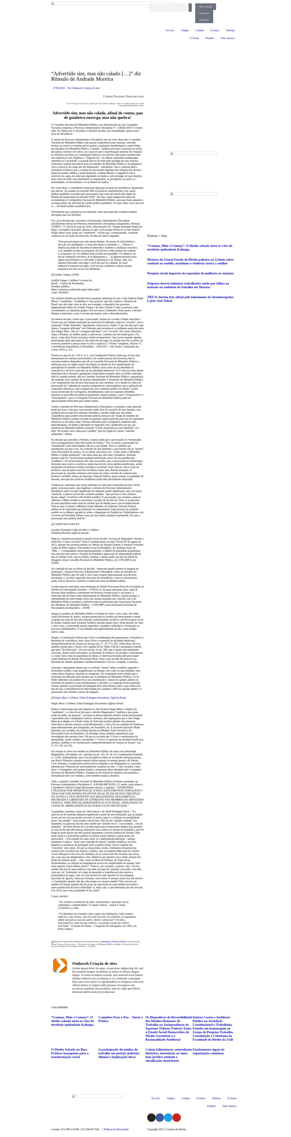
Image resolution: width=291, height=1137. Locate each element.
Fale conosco (228, 38)
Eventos (215, 30)
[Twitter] (168, 1117)
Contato (200, 30)
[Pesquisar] (190, 7)
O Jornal (194, 38)
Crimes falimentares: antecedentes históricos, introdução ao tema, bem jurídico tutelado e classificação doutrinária (169, 1055)
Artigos (185, 30)
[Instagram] (151, 1117)
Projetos (209, 38)
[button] (53, 997)
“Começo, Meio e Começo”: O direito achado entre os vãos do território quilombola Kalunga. (189, 247)
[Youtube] (176, 1117)
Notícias (230, 30)
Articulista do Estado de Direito (113, 941)
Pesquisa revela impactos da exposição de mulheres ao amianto (190, 273)
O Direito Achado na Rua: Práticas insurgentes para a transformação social (70, 1053)
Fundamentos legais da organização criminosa (208, 1051)
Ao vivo (169, 30)
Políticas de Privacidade (116, 1129)
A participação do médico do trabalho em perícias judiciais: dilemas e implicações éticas (119, 1053)
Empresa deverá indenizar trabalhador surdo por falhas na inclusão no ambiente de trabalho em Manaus (188, 285)
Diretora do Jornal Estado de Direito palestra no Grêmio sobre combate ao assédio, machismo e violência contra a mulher (190, 261)
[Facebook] (160, 1117)
